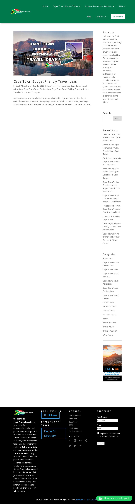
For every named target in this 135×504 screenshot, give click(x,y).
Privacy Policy (93, 499)
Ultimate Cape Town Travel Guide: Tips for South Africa (112, 137)
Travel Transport (33, 92)
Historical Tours (109, 306)
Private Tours (108, 310)
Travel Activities (81, 89)
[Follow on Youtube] (80, 440)
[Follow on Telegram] (80, 446)
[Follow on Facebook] (70, 440)
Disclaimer (80, 499)
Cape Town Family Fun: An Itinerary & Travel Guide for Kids (112, 198)
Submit (100, 443)
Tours (105, 318)
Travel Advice (19, 92)
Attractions (107, 258)
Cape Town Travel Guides (63, 89)
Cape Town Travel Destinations (37, 89)
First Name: (102, 417)
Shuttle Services (109, 314)
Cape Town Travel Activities (58, 86)
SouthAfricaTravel (23, 86)
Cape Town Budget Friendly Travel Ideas (45, 81)
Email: (99, 425)
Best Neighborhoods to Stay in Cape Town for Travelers (112, 226)
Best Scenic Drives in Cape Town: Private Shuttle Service (112, 161)
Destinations (108, 302)
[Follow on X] (86, 440)
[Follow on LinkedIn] (75, 446)
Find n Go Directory (50, 433)
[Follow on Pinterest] (70, 446)
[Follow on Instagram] (75, 440)
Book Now (50, 415)
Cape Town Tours (110, 269)
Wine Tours (108, 335)
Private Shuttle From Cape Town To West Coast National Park (111, 209)
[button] (114, 498)
